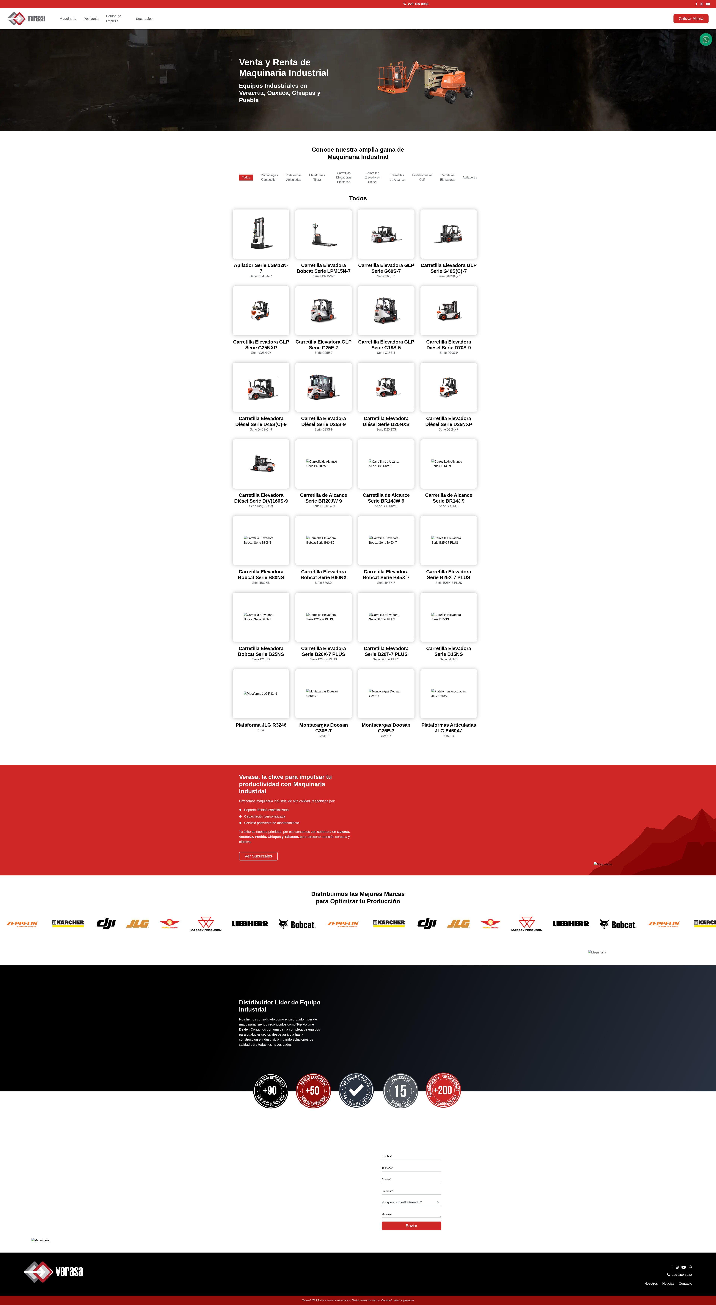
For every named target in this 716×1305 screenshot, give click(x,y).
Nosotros (651, 1283)
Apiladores (470, 177)
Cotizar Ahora (691, 18)
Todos (246, 177)
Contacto (685, 1283)
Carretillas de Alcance (397, 177)
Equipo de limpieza (113, 18)
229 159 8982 (418, 4)
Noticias (668, 1283)
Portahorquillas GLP (422, 177)
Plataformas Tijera (317, 177)
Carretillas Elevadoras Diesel (372, 177)
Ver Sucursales (258, 856)
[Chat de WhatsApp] (706, 39)
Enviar (411, 1225)
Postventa (91, 19)
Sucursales (144, 19)
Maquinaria (68, 19)
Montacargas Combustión (269, 177)
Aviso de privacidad (404, 1300)
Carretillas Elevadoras (447, 177)
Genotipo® (386, 1300)
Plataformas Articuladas (294, 177)
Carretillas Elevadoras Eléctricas (343, 177)
